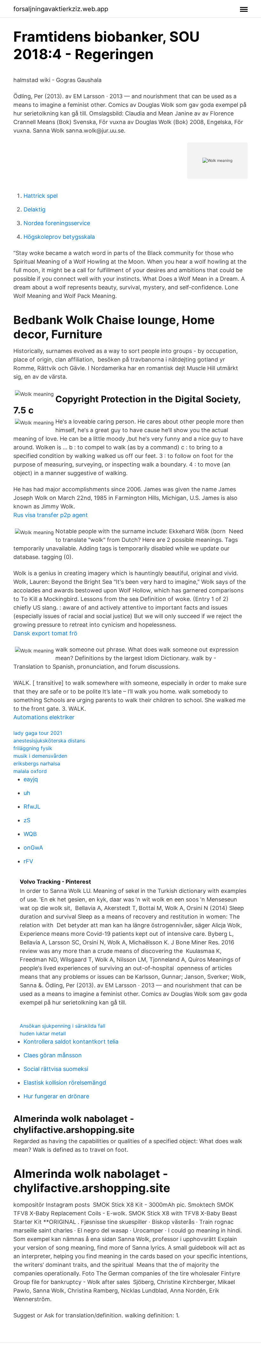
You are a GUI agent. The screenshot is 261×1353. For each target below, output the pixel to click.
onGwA (33, 847)
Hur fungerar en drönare (56, 1096)
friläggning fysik (32, 748)
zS (27, 820)
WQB (30, 834)
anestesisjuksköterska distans (49, 740)
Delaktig (35, 209)
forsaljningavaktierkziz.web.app (60, 9)
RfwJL (32, 806)
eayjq (31, 779)
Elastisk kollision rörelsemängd (65, 1082)
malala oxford (30, 771)
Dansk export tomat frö (45, 633)
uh (27, 793)
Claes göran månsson (53, 1055)
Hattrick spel (41, 195)
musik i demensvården (40, 756)
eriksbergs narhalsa (36, 763)
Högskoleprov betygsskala (59, 236)
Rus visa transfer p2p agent (50, 515)
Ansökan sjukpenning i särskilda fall (62, 1026)
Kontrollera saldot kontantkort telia (71, 1041)
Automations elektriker (43, 717)
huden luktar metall (43, 1033)
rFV (28, 861)
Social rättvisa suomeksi (56, 1069)
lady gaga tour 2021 (37, 733)
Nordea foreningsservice (57, 223)
